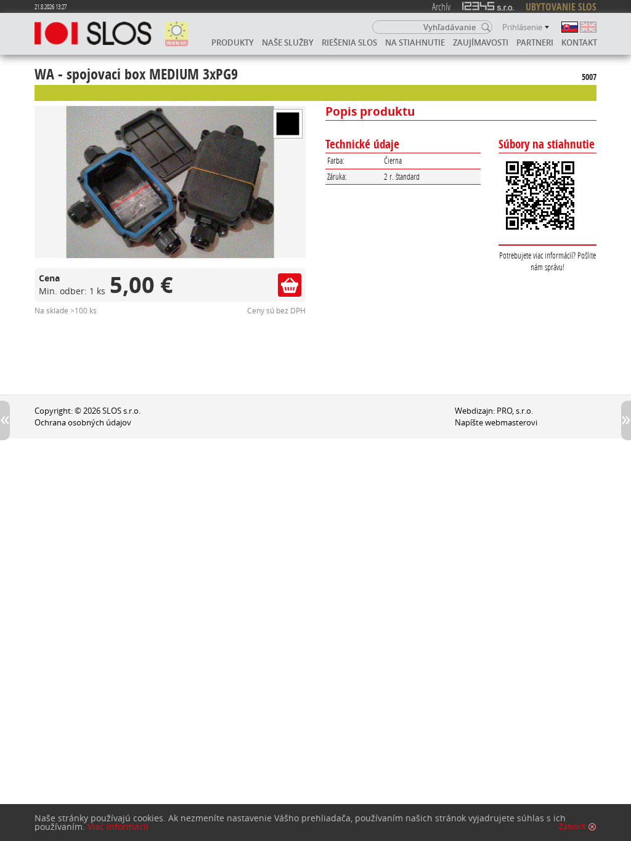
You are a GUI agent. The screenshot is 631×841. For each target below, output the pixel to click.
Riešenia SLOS (349, 42)
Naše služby (288, 42)
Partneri (534, 42)
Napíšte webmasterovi (496, 422)
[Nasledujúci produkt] (626, 420)
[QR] (547, 196)
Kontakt (579, 42)
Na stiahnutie (415, 42)
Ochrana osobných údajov (83, 422)
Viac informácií (118, 826)
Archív (441, 6)
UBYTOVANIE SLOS (561, 7)
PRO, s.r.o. (515, 411)
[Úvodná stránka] (93, 34)
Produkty (232, 42)
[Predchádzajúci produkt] (5, 420)
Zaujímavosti (480, 42)
